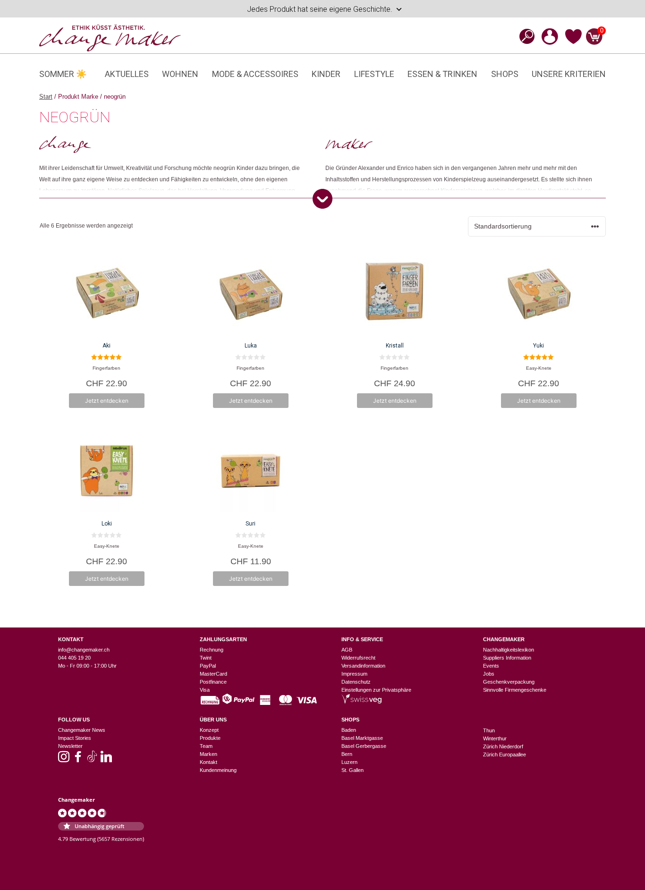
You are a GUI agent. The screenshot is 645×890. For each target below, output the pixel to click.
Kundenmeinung (218, 770)
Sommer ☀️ (62, 74)
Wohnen (180, 74)
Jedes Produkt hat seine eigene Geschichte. (319, 9)
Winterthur (495, 738)
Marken (208, 754)
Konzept (209, 730)
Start (45, 96)
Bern (346, 754)
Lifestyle (374, 74)
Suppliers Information (507, 658)
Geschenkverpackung (509, 682)
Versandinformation (363, 666)
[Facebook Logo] (78, 760)
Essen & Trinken (442, 74)
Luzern (349, 762)
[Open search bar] (524, 36)
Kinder (326, 74)
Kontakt (208, 762)
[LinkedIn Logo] (106, 760)
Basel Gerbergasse (363, 746)
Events (491, 666)
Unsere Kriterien (569, 74)
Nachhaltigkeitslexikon (508, 650)
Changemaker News (81, 730)
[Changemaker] (110, 37)
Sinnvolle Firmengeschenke (514, 690)
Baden (348, 730)
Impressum (354, 674)
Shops (504, 74)
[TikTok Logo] (92, 760)
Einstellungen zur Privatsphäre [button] (376, 690)
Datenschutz (356, 682)
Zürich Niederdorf (503, 746)
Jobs (488, 674)
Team (206, 746)
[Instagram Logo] (63, 760)
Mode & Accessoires (255, 74)
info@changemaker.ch (84, 650)
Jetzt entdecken (106, 400)
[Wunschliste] (573, 42)
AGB (346, 650)
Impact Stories (74, 738)
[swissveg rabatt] (361, 701)
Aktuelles (127, 74)
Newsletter (70, 746)
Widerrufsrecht (358, 658)
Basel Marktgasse (362, 738)
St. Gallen (352, 770)
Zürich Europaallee (504, 754)
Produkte (210, 738)
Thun (489, 730)
